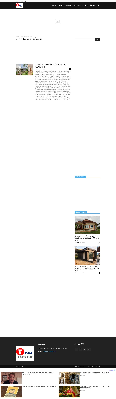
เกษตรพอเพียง (68, 5)
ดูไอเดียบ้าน (76, 366)
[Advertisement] (43, 52)
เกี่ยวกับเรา (92, 5)
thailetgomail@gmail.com (49, 351)
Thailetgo (37, 69)
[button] (98, 5)
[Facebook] (76, 349)
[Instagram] (80, 349)
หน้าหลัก (54, 5)
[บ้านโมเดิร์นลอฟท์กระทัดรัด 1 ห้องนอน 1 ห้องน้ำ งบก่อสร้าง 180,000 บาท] (87, 255)
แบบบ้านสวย (97, 366)
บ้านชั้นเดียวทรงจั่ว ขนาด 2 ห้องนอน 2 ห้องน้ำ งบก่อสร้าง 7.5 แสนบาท (87, 238)
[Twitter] (89, 349)
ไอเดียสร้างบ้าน (83, 366)
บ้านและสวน (77, 5)
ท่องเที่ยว (61, 5)
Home (17, 1)
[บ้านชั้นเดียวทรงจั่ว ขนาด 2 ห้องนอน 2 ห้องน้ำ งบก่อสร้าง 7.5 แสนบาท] (87, 225)
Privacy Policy (23, 1)
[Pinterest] (84, 349)
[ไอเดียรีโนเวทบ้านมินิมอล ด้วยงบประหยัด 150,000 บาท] (24, 69)
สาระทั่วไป (85, 5)
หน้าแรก (17, 36)
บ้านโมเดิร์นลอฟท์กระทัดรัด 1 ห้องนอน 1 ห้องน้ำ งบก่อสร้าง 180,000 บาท (87, 269)
